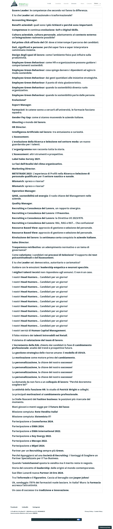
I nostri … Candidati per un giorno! (40, 277)
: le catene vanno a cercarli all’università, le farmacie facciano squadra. (53, 111)
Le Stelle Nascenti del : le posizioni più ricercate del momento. (51, 401)
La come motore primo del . (44, 357)
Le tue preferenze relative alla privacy (64, 519)
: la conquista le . (54, 237)
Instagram (36, 507)
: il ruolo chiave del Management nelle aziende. (51, 197)
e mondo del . (29, 122)
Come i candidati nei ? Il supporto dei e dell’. (54, 256)
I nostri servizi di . (39, 330)
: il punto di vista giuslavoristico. (46, 82)
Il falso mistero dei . (40, 335)
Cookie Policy (98, 511)
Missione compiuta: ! (35, 411)
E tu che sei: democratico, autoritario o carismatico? (46, 262)
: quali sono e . (52, 25)
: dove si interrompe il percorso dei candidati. (55, 42)
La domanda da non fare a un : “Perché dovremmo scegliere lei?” (51, 383)
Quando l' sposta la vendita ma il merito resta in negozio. (52, 463)
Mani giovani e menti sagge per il (40, 406)
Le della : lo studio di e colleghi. (50, 389)
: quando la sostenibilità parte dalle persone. (53, 95)
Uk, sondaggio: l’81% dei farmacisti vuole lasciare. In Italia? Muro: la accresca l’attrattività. (56, 484)
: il (41, 213)
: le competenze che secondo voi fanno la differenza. (50, 10)
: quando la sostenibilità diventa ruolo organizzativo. (50, 89)
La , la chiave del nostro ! (42, 362)
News (82, 3)
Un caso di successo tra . (40, 490)
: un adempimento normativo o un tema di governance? (50, 249)
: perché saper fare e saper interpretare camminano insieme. (50, 49)
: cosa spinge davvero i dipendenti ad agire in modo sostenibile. (53, 71)
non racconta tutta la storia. (38, 149)
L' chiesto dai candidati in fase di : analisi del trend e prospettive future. (52, 346)
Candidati (58, 3)
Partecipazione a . (33, 421)
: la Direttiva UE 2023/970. (47, 218)
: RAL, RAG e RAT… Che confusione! (53, 222)
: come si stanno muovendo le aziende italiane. (48, 117)
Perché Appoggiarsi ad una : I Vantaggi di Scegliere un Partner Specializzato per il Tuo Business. (55, 457)
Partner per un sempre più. (38, 450)
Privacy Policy (89, 511)
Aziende (66, 3)
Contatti (89, 3)
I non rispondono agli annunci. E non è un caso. (52, 272)
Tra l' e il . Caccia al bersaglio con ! (50, 477)
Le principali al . (45, 394)
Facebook (14, 507)
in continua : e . (45, 29)
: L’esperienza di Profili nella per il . (51, 175)
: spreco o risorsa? (28, 181)
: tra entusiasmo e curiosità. (48, 131)
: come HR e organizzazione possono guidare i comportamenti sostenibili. (54, 64)
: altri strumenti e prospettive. (37, 154)
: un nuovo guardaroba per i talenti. (51, 143)
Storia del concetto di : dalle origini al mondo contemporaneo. (53, 467)
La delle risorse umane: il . (49, 352)
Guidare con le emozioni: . (50, 267)
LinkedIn (25, 507)
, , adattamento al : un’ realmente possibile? (54, 36)
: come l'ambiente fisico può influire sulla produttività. (51, 56)
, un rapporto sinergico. (46, 208)
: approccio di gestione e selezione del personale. (52, 227)
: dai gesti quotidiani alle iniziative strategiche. (55, 77)
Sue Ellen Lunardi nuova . (38, 472)
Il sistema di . (37, 340)
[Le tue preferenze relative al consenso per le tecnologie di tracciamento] (105, 527)
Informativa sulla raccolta (41, 519)
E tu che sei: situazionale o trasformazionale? (42, 15)
